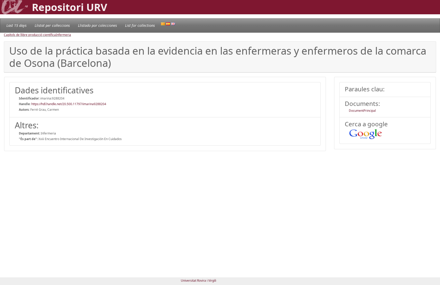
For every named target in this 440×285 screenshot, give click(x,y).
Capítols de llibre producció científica (30, 35)
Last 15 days (16, 25)
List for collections (140, 25)
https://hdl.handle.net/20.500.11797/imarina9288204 (68, 104)
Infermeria (63, 35)
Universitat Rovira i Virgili (198, 280)
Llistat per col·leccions (52, 25)
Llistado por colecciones (97, 25)
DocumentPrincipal (362, 110)
